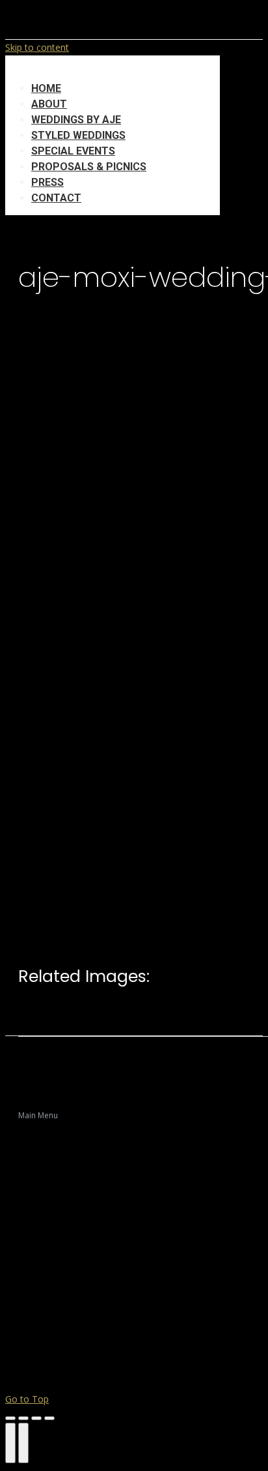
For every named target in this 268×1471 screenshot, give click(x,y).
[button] (112, 68)
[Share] (23, 1418)
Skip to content (37, 47)
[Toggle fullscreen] (36, 1418)
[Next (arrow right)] (23, 1443)
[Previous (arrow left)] (10, 1443)
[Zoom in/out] (49, 1418)
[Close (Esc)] (10, 1418)
